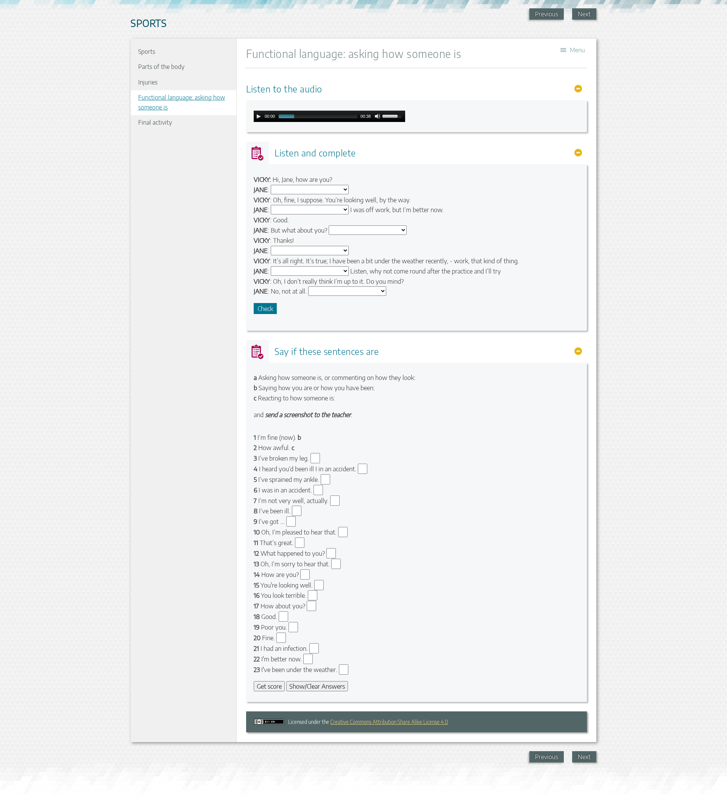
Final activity (155, 122)
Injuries (148, 82)
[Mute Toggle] (377, 116)
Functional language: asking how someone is (181, 102)
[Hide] (578, 88)
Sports (146, 51)
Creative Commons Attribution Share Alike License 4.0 (389, 722)
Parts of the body (161, 66)
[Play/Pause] (259, 116)
